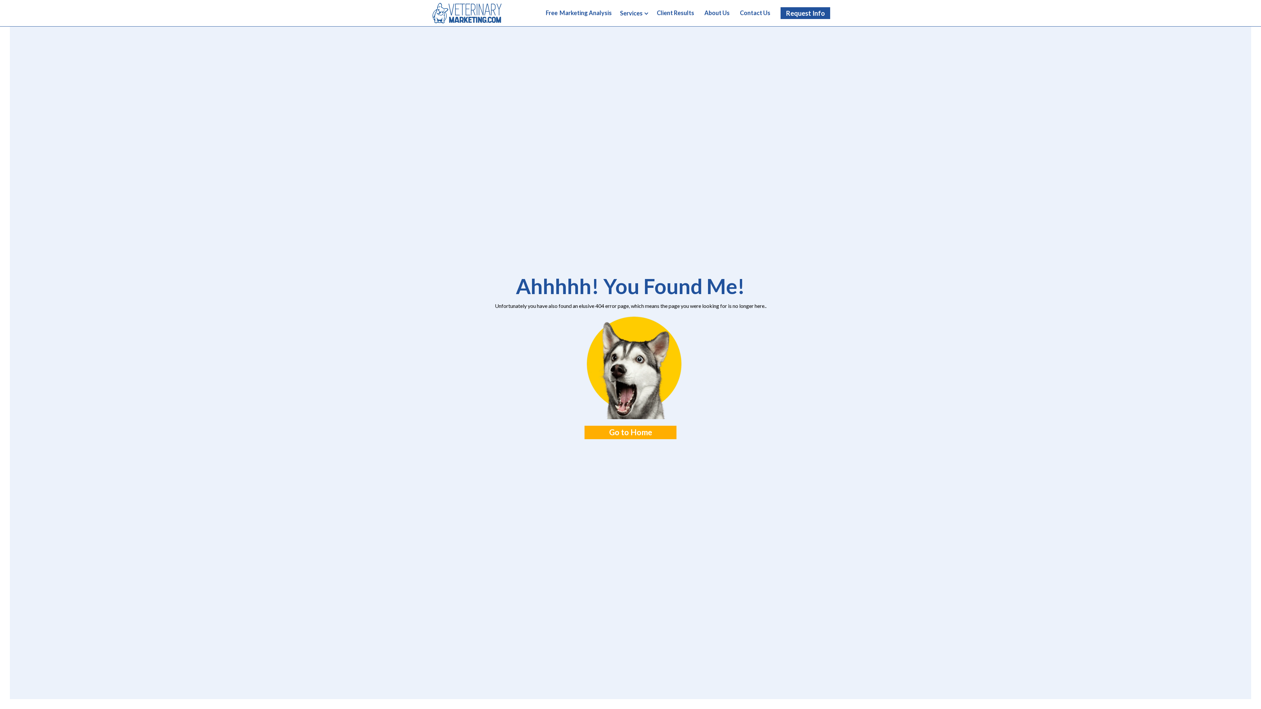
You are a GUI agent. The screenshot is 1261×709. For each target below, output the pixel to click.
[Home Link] (467, 13)
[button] (634, 13)
